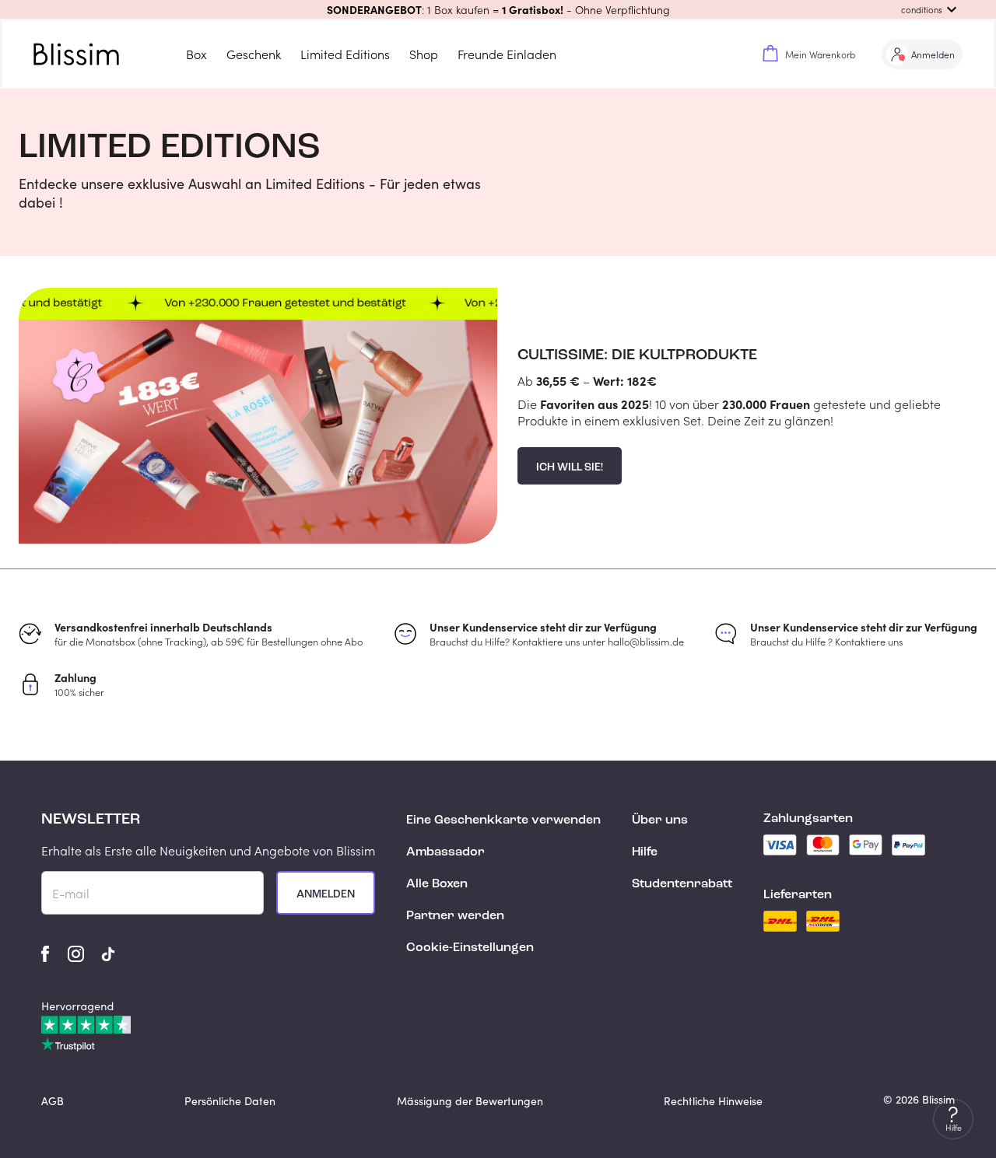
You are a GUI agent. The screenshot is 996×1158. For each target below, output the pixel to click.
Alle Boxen (437, 884)
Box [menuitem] (196, 54)
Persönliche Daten (229, 1100)
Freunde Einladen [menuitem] (507, 54)
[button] (498, 9)
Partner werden (455, 916)
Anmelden (325, 894)
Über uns (660, 820)
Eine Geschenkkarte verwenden (503, 820)
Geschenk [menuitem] (253, 54)
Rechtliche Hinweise (713, 1100)
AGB (52, 1100)
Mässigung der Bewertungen (470, 1100)
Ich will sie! (569, 467)
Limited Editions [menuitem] (345, 54)
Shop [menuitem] (423, 54)
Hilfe (645, 852)
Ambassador (445, 852)
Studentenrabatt (682, 884)
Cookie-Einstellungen (470, 948)
